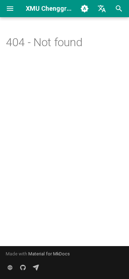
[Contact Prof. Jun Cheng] (36, 267)
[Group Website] (10, 267)
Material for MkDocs (49, 253)
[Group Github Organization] (23, 267)
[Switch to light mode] (84, 8)
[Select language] (102, 8)
